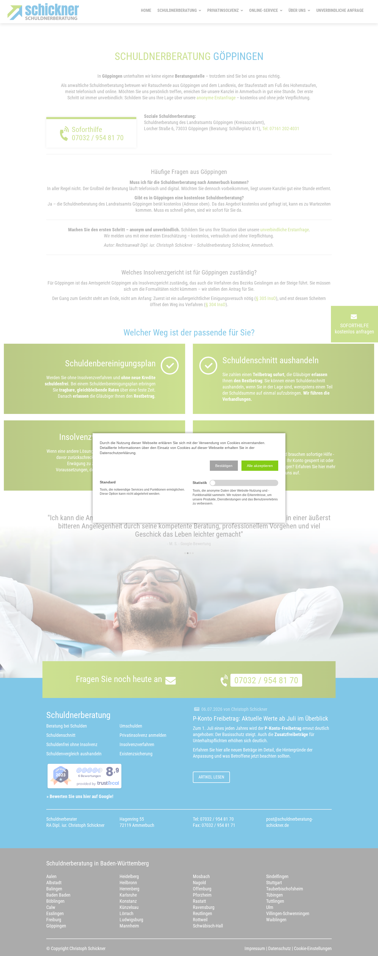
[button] (224, 466)
